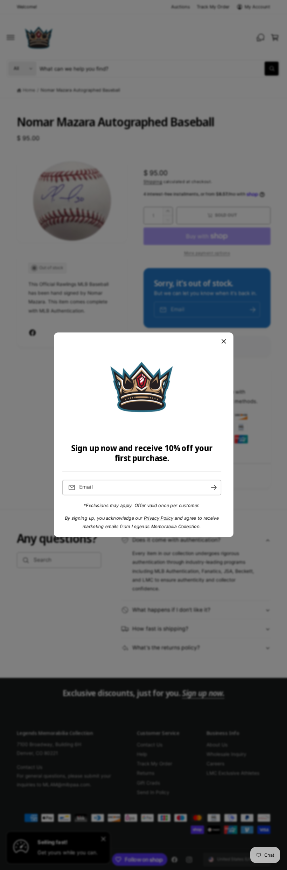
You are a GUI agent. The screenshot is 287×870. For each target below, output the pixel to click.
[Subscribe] (213, 488)
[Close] (223, 341)
